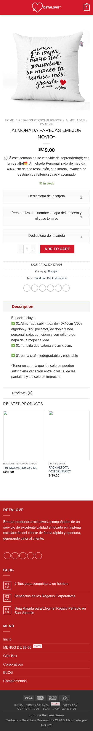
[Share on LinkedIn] (66, 288)
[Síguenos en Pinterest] (38, 555)
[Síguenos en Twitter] (22, 555)
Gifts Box (10, 656)
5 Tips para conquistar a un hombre (41, 583)
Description (22, 306)
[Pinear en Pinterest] (58, 288)
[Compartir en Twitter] (42, 288)
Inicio (7, 639)
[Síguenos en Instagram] (15, 555)
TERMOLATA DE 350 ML (20, 467)
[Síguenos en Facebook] (7, 555)
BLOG (8, 672)
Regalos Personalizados (39, 120)
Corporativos (13, 664)
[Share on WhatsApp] (26, 288)
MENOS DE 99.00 (22, 647)
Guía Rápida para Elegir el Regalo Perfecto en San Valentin (50, 610)
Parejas (46, 124)
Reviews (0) (22, 393)
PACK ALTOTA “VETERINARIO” (60, 469)
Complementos (15, 681)
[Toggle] (7, 306)
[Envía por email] (50, 288)
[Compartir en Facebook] (34, 288)
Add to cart (57, 249)
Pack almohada (57, 278)
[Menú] (5, 7)
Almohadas (75, 120)
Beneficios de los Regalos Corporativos (44, 596)
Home (9, 120)
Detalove (39, 278)
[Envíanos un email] (30, 555)
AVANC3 (47, 725)
